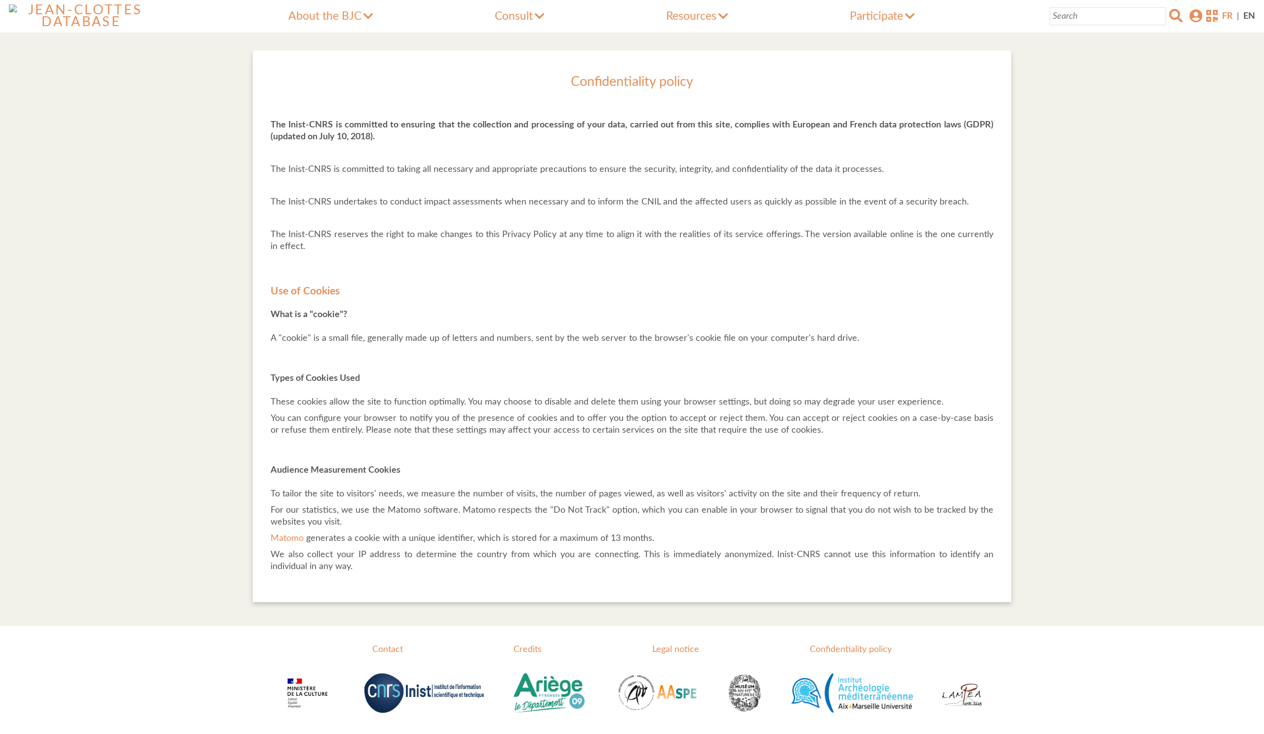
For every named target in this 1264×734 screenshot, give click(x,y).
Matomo (288, 538)
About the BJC (324, 16)
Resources (691, 16)
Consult (514, 16)
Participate (876, 16)
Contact (387, 649)
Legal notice (675, 649)
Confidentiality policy (851, 649)
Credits (528, 649)
